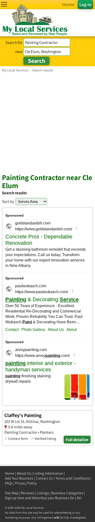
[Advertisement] (47, 122)
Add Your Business (19, 478)
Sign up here (14, 498)
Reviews (27, 493)
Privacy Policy (26, 483)
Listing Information (48, 473)
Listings (43, 493)
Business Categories (67, 493)
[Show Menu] (4, 4)
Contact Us (44, 478)
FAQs (9, 483)
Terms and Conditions (72, 478)
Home (9, 473)
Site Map (12, 493)
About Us (24, 473)
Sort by (8, 201)
